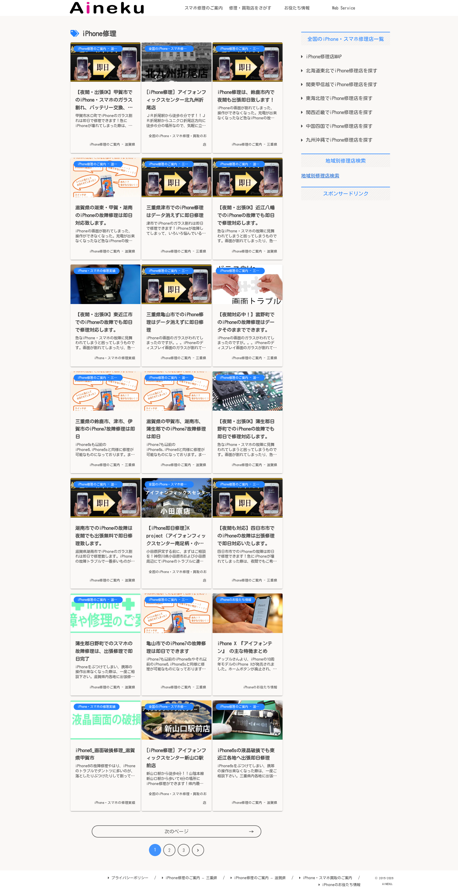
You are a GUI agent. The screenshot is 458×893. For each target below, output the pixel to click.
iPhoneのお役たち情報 (341, 885)
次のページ (176, 831)
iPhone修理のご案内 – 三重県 (191, 878)
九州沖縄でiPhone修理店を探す (339, 139)
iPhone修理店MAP (324, 56)
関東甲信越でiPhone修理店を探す (341, 84)
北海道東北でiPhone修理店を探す (341, 70)
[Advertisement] (345, 242)
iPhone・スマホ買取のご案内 (327, 878)
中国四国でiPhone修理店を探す (339, 126)
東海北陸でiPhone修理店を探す (339, 98)
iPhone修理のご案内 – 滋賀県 (260, 878)
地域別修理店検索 (320, 175)
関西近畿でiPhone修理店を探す (339, 112)
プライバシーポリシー (129, 878)
